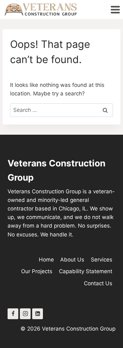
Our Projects (36, 271)
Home (46, 259)
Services (101, 259)
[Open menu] (115, 9)
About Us (72, 259)
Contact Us (98, 283)
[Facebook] (13, 313)
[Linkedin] (37, 313)
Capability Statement (85, 271)
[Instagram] (25, 313)
